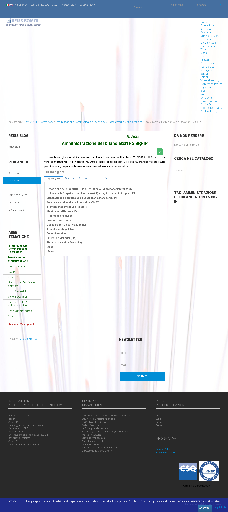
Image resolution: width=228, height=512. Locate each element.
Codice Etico (207, 104)
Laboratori (206, 39)
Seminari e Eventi (209, 35)
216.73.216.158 (28, 338)
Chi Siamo (206, 97)
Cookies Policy (208, 111)
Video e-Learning (209, 80)
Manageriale (207, 70)
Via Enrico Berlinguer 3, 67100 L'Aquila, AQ (35, 4)
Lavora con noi (208, 101)
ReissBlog (14, 146)
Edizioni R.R (206, 77)
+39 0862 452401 (87, 4)
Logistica (205, 87)
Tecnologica (207, 66)
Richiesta (205, 29)
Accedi (220, 5)
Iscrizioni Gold (208, 42)
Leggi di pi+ (220, 507)
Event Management (211, 84)
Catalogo (205, 32)
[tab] (53, 179)
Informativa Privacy (211, 107)
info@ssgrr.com (68, 4)
